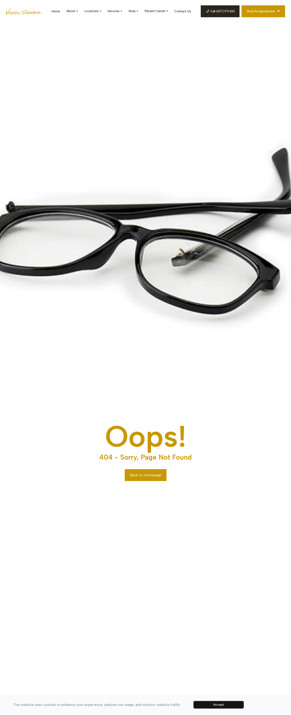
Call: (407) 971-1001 (222, 11)
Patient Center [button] (155, 11)
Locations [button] (91, 11)
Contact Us (182, 11)
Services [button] (113, 11)
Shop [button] (132, 11)
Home (55, 11)
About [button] (70, 11)
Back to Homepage (145, 475)
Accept (218, 704)
